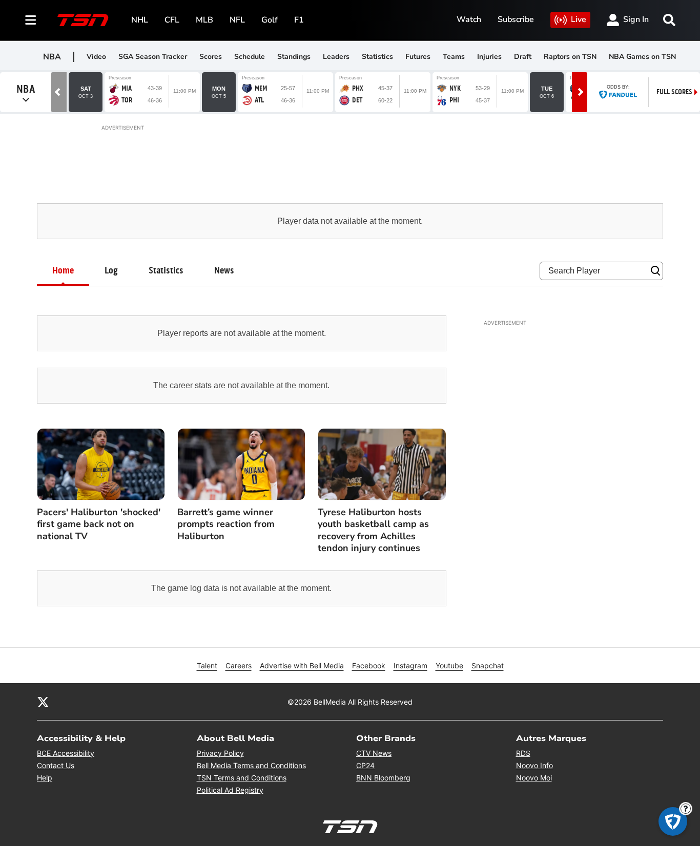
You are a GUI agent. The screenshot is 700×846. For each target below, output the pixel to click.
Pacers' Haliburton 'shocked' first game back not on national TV (98, 524)
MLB (204, 20)
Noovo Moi (534, 777)
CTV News (374, 753)
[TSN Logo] (83, 20)
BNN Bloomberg (383, 777)
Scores (210, 56)
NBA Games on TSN (642, 56)
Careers (238, 665)
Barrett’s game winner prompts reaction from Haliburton (226, 524)
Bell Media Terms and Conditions (251, 765)
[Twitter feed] (43, 701)
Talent (207, 665)
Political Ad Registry (230, 790)
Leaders (336, 56)
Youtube (449, 665)
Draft (522, 56)
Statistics (377, 56)
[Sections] (30, 20)
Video (96, 56)
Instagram (410, 665)
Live (578, 19)
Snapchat (487, 665)
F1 (299, 20)
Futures (417, 56)
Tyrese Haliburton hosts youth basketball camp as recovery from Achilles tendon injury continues (373, 530)
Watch (469, 19)
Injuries (489, 56)
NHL (139, 20)
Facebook (368, 665)
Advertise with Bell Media (302, 665)
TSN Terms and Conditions (241, 777)
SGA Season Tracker (152, 56)
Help (44, 777)
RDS (523, 753)
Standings (294, 56)
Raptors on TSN (570, 56)
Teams (454, 56)
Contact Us (55, 765)
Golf (269, 20)
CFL (171, 20)
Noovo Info (534, 765)
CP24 (365, 765)
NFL (237, 20)
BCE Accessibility (65, 753)
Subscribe (516, 19)
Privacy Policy (220, 753)
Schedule (249, 56)
